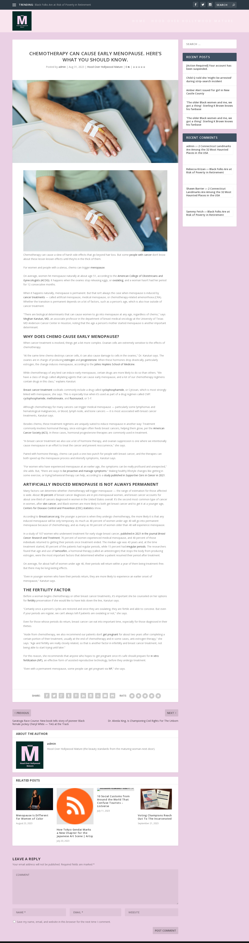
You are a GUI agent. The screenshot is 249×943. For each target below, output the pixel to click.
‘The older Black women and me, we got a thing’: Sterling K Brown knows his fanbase (209, 106)
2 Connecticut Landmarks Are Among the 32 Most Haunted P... (72, 4)
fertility (32, 600)
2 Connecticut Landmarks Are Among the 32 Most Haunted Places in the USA (208, 149)
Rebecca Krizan (196, 169)
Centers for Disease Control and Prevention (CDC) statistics (58, 508)
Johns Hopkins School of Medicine (114, 364)
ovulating (117, 280)
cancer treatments (34, 297)
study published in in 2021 (134, 475)
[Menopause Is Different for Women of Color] (34, 799)
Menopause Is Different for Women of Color (32, 817)
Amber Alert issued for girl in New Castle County (207, 91)
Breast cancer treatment (37, 389)
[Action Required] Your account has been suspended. (208, 67)
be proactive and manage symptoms (85, 471)
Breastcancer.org (49, 516)
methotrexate (55, 398)
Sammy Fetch (195, 211)
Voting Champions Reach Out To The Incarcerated (155, 817)
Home (139, 21)
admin (62, 67)
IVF (110, 668)
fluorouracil (76, 398)
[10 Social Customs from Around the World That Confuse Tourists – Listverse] (115, 789)
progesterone (89, 360)
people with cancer (140, 254)
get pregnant (110, 634)
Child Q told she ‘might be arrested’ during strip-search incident (209, 79)
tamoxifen (61, 551)
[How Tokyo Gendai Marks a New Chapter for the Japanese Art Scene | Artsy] (75, 806)
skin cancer (49, 503)
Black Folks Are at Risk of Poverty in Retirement (209, 170)
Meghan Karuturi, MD (36, 318)
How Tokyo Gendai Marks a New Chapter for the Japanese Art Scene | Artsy (75, 833)
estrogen (69, 360)
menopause (98, 267)
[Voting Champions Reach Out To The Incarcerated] (156, 799)
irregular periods (136, 546)
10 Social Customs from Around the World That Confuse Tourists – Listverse (113, 801)
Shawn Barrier (195, 188)
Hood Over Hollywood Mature (192, 21)
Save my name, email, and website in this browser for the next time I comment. (64, 921)
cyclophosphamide (113, 389)
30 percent (46, 495)
